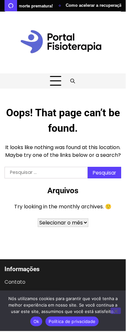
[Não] (116, 311)
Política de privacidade (72, 321)
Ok (36, 321)
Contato (15, 282)
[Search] (73, 81)
